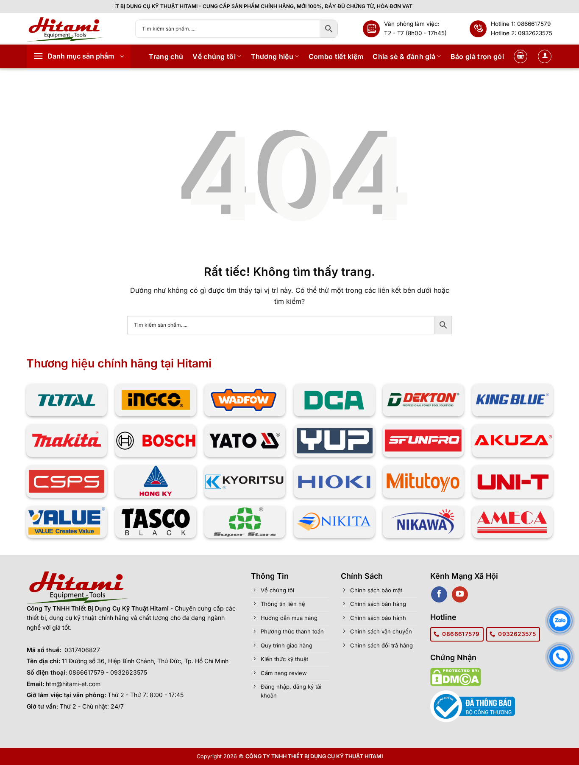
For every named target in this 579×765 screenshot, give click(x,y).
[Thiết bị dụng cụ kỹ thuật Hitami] (74, 29)
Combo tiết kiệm (336, 56)
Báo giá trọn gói (477, 56)
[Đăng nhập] (544, 56)
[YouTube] (460, 594)
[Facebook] (439, 594)
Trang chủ (166, 56)
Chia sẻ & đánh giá (404, 56)
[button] (78, 56)
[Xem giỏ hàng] (520, 56)
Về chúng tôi (214, 56)
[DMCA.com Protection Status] (455, 676)
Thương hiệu (272, 56)
